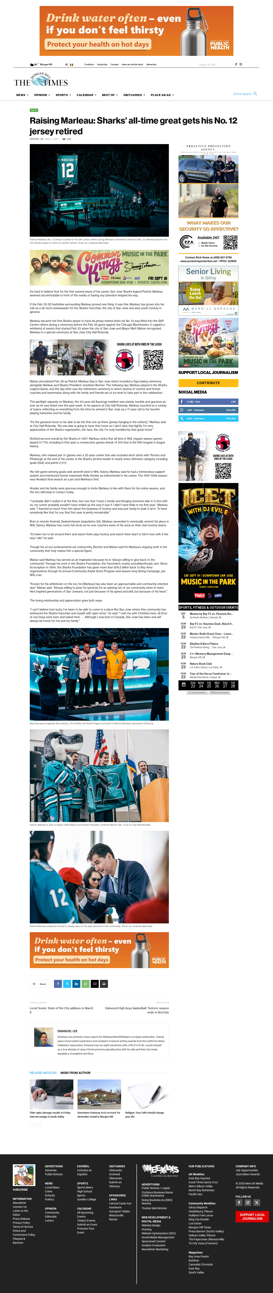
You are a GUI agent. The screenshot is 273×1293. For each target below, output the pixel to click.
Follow (231, 410)
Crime (48, 1191)
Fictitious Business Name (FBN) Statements (157, 1194)
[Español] (72, 64)
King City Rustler (199, 1219)
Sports (34, 110)
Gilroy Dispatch (198, 1207)
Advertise (51, 1170)
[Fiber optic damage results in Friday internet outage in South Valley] (51, 1094)
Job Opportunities (247, 1170)
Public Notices (54, 1174)
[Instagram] (240, 64)
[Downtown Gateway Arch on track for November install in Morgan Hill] (99, 1094)
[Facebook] (236, 64)
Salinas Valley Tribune (202, 1235)
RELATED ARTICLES (43, 1073)
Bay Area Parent (199, 1256)
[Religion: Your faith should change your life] (147, 1094)
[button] (246, 94)
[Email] (95, 984)
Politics (49, 1199)
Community (52, 1212)
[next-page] (38, 1124)
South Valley (196, 1272)
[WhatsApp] (86, 984)
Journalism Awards (248, 1174)
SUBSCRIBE (20, 1189)
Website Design (151, 1225)
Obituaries (115, 1170)
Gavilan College (86, 1199)
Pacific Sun (195, 1194)
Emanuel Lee (37, 139)
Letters (49, 1220)
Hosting (146, 1229)
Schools (50, 1195)
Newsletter (19, 1202)
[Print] (104, 984)
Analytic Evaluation (153, 1245)
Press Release (21, 1218)
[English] (67, 64)
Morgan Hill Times (200, 1227)
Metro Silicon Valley (201, 1186)
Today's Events (86, 1220)
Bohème (194, 1260)
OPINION (50, 1208)
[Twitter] (67, 984)
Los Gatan (195, 1223)
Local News (52, 1187)
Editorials (51, 1216)
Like (233, 401)
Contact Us (20, 1206)
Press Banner (197, 1231)
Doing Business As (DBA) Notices (157, 1201)
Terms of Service (23, 1226)
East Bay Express (199, 1178)
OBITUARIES (117, 1166)
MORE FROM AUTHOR (76, 1073)
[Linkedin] (76, 984)
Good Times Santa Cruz (203, 1182)
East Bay (194, 1268)
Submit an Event (87, 1224)
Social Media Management (158, 1237)
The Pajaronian (198, 1239)
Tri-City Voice (197, 1243)
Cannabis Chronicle (201, 1264)
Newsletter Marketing (155, 1249)
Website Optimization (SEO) (159, 1233)
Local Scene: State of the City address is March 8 (61, 1010)
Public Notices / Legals (156, 1188)
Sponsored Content (154, 1241)
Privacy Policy (21, 1222)
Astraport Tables (119, 1211)
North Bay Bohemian (201, 1190)
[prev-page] (32, 1124)
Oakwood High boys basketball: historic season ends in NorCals (137, 1010)
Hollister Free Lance (201, 1215)
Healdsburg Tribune (201, 1211)
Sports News (85, 1187)
